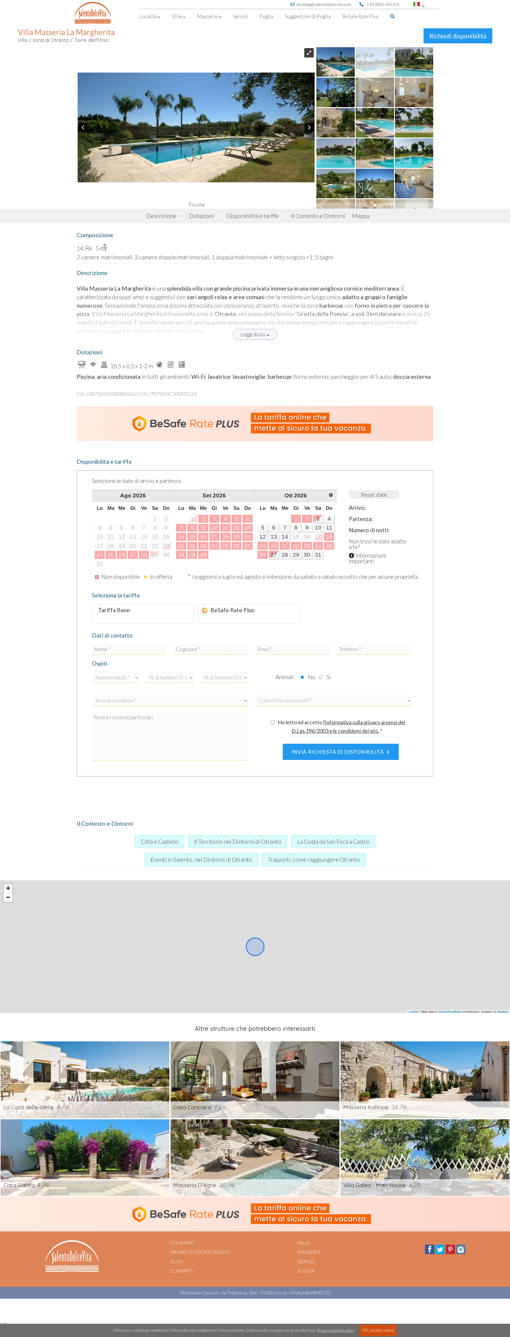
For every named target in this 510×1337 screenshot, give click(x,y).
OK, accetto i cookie (378, 1330)
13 (274, 537)
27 (274, 555)
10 (318, 528)
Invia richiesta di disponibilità (338, 752)
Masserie (309, 1252)
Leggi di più (253, 334)
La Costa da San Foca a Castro (333, 841)
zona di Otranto (51, 40)
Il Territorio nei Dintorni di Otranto (237, 841)
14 (285, 537)
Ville (304, 1242)
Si (328, 677)
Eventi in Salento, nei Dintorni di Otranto (201, 859)
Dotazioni (201, 215)
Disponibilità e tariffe (252, 215)
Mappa (360, 215)
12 (262, 537)
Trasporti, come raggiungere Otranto (314, 859)
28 (285, 555)
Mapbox (503, 1011)
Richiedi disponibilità (457, 36)
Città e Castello (159, 841)
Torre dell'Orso (91, 40)
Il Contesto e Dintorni (318, 215)
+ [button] (8, 888)
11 (329, 528)
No (311, 677)
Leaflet (414, 1011)
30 (307, 555)
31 (318, 555)
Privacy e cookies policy (335, 1330)
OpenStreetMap (450, 1011)
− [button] (8, 897)
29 (296, 555)
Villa (22, 40)
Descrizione (161, 215)
